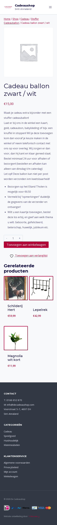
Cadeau (8, 431)
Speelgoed (10, 435)
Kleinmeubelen (12, 445)
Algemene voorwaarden (17, 462)
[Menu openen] (50, 7)
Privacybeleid (11, 467)
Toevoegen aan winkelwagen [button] (17, 295)
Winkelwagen (11, 476)
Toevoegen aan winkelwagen (26, 245)
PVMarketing (33, 516)
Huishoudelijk (11, 440)
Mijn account (10, 471)
